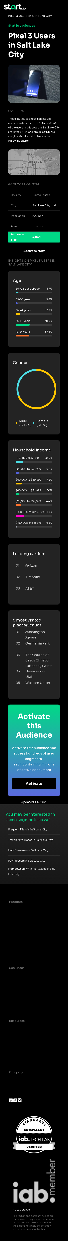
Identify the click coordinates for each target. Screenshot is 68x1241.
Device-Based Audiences (27, 916)
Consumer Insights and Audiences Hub (26, 977)
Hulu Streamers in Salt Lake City (28, 850)
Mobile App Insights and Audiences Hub (27, 989)
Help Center (18, 1057)
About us (15, 1080)
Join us (14, 1087)
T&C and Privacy (21, 1043)
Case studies (18, 1028)
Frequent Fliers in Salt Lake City (27, 829)
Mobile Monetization (24, 1006)
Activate (34, 783)
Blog (12, 1035)
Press (13, 1094)
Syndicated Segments (25, 931)
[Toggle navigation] (61, 6)
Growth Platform (21, 938)
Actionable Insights (23, 953)
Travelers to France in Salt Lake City (30, 840)
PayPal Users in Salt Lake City (26, 860)
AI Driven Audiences (24, 924)
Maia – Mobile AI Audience (28, 909)
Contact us (17, 1050)
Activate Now (34, 251)
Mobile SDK (17, 946)
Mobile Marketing (22, 999)
